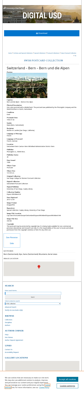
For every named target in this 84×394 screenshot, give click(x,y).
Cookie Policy (44, 387)
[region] (42, 382)
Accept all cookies (67, 379)
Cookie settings (67, 385)
